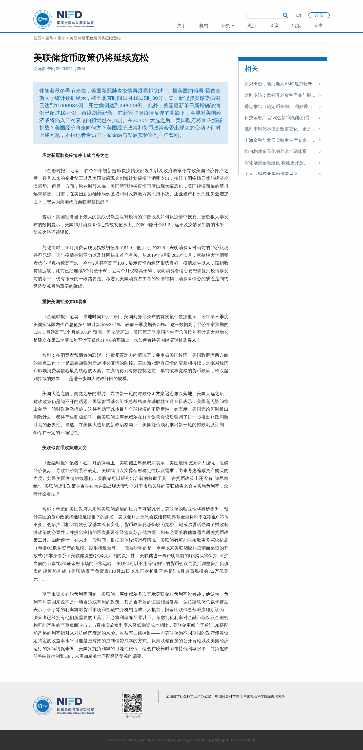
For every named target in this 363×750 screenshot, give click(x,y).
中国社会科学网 (227, 696)
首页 (37, 38)
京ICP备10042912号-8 (156, 740)
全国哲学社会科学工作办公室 (189, 696)
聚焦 (49, 38)
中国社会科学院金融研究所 (264, 696)
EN (298, 15)
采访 (61, 38)
